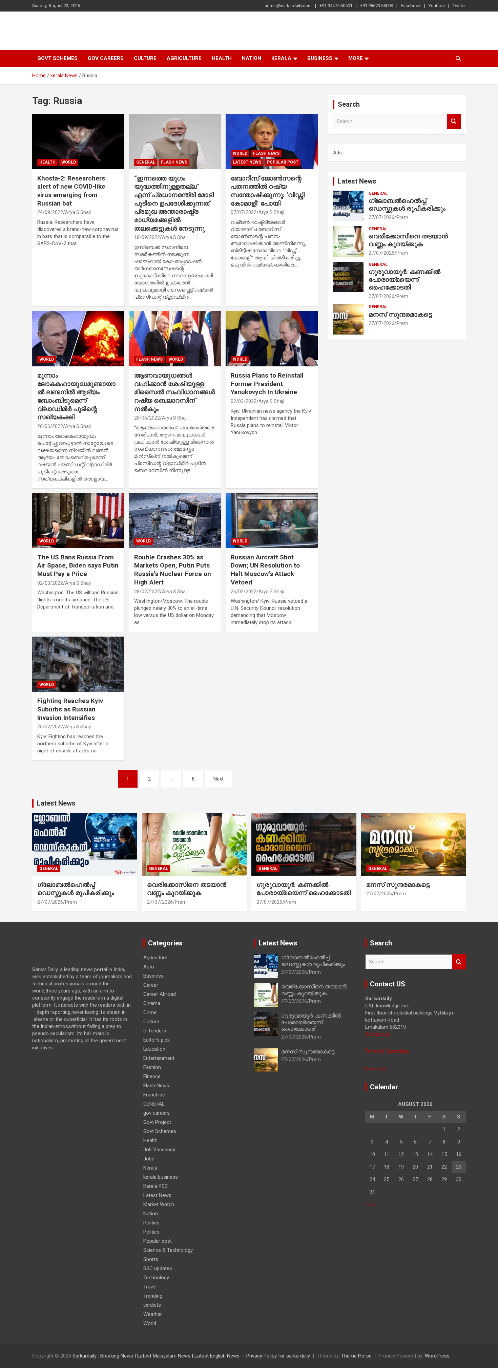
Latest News (247, 162)
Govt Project (157, 1122)
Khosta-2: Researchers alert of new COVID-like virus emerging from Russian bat (71, 190)
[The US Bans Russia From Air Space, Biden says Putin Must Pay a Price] (78, 520)
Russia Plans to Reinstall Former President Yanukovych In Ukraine (267, 383)
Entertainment (158, 1058)
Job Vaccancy (159, 1150)
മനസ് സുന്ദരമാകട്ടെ (400, 314)
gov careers (106, 58)
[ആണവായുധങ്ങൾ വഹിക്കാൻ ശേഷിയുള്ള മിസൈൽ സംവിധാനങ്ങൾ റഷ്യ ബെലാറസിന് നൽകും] (175, 339)
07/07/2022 (243, 212)
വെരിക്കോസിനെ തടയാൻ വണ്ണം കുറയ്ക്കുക (408, 240)
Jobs (148, 1159)
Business (319, 58)
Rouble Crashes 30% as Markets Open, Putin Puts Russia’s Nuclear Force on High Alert (172, 569)
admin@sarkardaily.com (288, 5)
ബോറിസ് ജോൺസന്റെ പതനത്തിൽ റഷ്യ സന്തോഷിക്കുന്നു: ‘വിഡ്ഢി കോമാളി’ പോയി (268, 190)
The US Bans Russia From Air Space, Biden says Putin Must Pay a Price (78, 565)
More (355, 58)
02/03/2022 (243, 401)
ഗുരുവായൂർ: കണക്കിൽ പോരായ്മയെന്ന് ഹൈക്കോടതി (404, 279)
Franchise (154, 1095)
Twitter (459, 5)
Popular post (282, 162)
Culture (145, 58)
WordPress (437, 1356)
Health (222, 58)
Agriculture (184, 58)
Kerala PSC (155, 1186)
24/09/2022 (50, 212)
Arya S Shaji (78, 212)
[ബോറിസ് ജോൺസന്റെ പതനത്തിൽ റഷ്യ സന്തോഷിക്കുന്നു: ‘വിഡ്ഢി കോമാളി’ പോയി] (272, 141)
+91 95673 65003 (376, 5)
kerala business (160, 1177)
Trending (152, 1296)
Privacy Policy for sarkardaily (278, 1356)
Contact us (377, 1034)
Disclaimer (376, 1069)
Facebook (411, 5)
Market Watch (158, 1204)
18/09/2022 (147, 237)
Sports (150, 1259)
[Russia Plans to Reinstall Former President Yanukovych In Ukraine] (272, 339)
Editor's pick (156, 1040)
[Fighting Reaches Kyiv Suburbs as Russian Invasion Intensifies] (78, 664)
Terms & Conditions (387, 1051)
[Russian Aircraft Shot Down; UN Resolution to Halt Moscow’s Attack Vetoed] (272, 520)
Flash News (174, 162)
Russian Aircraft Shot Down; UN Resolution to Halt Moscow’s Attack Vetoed (265, 569)
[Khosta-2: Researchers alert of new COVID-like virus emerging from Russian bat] (78, 141)
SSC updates (157, 1268)
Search (454, 121)
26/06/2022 (50, 426)
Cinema (151, 1003)
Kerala (281, 58)
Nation (251, 58)
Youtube (437, 5)
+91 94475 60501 (335, 5)
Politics (151, 1223)
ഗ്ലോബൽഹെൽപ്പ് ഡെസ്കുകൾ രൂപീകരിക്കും (407, 204)
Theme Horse (356, 1356)
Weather (152, 1314)
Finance (152, 1076)
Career (150, 985)
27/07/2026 (381, 217)
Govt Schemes (57, 58)
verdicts (152, 1305)
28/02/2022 (147, 591)
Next (218, 779)
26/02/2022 (243, 591)
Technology (156, 1278)
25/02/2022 (50, 726)
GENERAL (145, 162)
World (68, 162)
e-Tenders (154, 1031)
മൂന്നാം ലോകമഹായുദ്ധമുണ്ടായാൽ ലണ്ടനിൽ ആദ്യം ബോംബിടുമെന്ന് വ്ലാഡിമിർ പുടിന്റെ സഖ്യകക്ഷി (76, 396)
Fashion (152, 1067)
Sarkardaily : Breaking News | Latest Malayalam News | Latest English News (156, 1356)
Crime (150, 1012)
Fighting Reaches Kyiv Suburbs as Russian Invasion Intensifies (70, 709)
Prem (402, 217)
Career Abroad (159, 994)
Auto (148, 967)
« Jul (370, 1204)
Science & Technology (168, 1250)
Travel (150, 1287)
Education (154, 1049)
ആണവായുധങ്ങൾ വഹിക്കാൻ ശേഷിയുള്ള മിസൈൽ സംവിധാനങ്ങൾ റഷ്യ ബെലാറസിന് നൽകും (174, 392)
